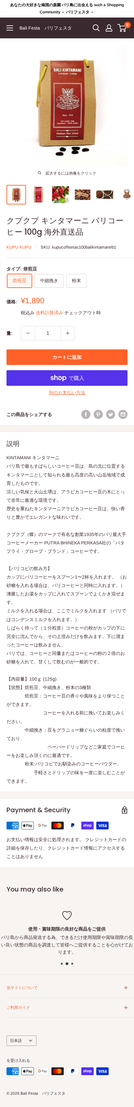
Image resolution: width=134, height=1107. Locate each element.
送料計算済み (49, 312)
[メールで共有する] (122, 414)
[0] (122, 28)
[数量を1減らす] (28, 333)
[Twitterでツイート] (110, 414)
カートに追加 (67, 357)
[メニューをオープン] (10, 28)
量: (9, 333)
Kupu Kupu (19, 247)
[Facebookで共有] (85, 414)
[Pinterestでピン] (98, 414)
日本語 (16, 1040)
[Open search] (96, 28)
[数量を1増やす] (67, 333)
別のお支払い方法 (67, 392)
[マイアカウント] (109, 28)
